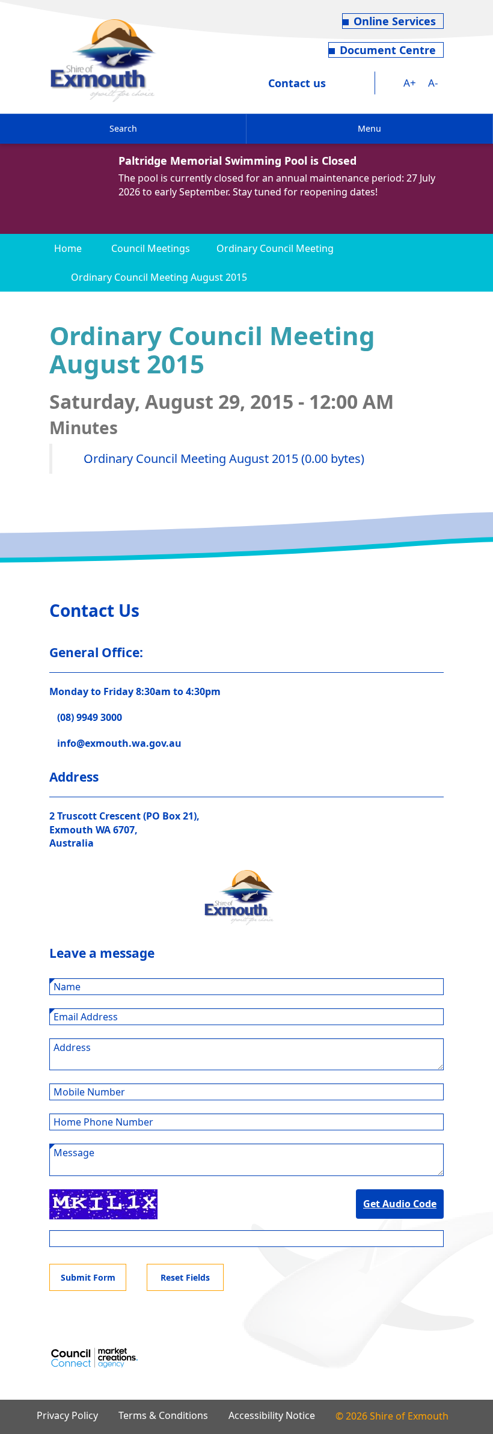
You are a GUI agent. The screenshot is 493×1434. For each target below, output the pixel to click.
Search (123, 128)
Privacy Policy (67, 1415)
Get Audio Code (399, 1203)
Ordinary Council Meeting (275, 248)
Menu (369, 128)
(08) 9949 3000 (89, 717)
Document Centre (388, 50)
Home (68, 248)
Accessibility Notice (271, 1415)
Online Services (395, 21)
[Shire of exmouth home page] (103, 59)
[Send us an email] (365, 83)
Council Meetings (150, 248)
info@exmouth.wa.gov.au (119, 743)
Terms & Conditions (163, 1415)
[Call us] (342, 83)
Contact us (297, 83)
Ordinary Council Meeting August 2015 (159, 277)
